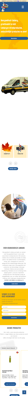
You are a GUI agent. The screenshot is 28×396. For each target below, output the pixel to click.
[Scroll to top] (24, 392)
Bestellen (14, 38)
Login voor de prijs (10, 384)
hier (18, 1)
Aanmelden (14, 317)
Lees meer (15, 283)
